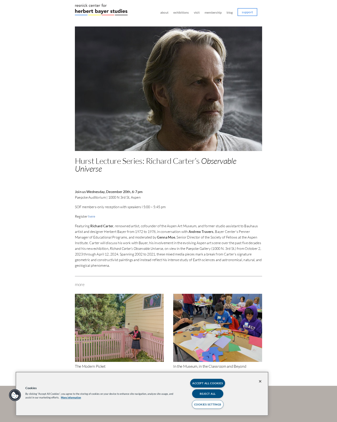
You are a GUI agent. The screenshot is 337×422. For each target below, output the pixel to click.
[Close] (260, 381)
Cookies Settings (208, 404)
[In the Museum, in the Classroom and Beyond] (217, 296)
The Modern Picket (90, 366)
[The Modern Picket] (119, 296)
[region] (142, 394)
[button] (15, 395)
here (91, 216)
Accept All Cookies (207, 383)
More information (71, 397)
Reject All (208, 393)
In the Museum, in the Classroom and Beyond (209, 366)
